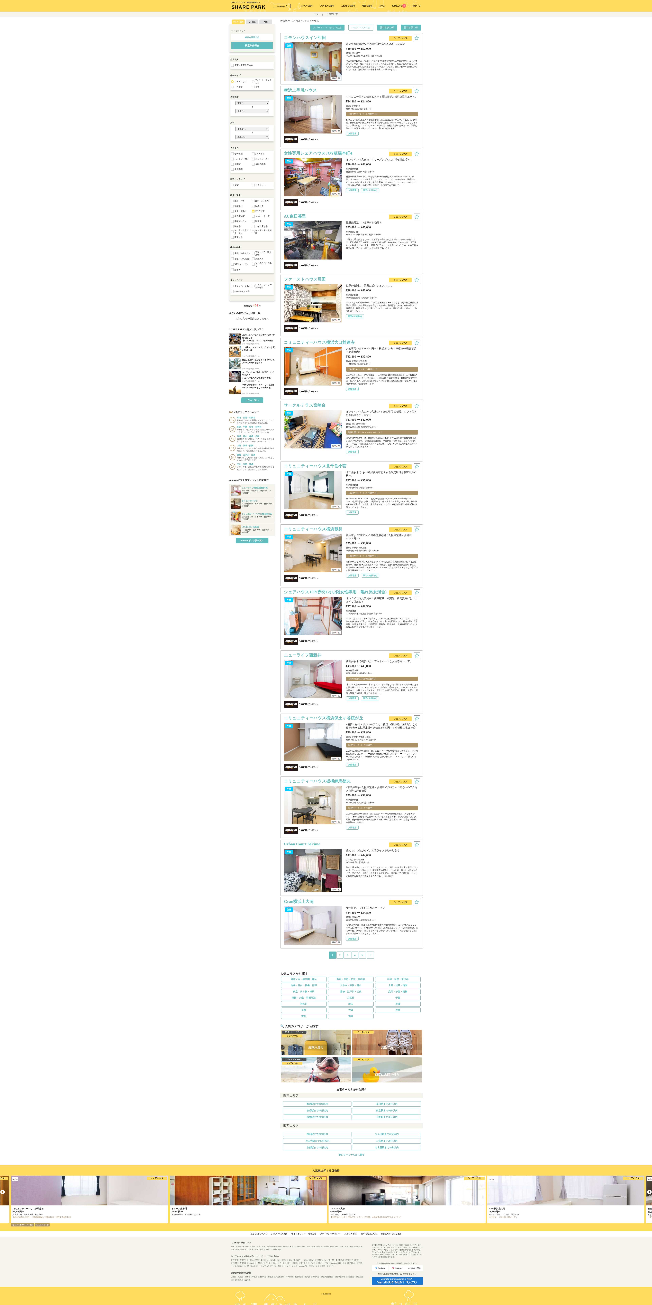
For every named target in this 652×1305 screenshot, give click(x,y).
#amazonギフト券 (42, 1225)
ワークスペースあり (308, 1263)
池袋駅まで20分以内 (317, 1117)
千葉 (397, 997)
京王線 (240, 1277)
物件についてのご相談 (391, 1234)
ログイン (417, 6)
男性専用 (243, 1260)
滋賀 (350, 1016)
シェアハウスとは (279, 1234)
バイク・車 (329, 1260)
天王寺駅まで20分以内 (317, 1141)
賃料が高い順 (411, 27)
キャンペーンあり (290, 1266)
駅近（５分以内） (295, 1260)
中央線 (254, 1277)
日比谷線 (350, 1277)
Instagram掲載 (336, 1263)
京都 (303, 1010)
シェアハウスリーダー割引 (271, 1266)
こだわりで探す (348, 6)
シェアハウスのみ (360, 27)
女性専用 (234, 1260)
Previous (2, 1192)
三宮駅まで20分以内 (386, 1141)
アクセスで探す (327, 6)
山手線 (233, 1277)
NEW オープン (323, 1263)
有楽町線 (246, 1280)
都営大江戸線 (340, 1277)
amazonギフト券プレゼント (309, 1266)
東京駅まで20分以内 (386, 1110)
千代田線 (289, 1277)
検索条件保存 (252, 45)
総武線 (307, 1277)
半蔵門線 (315, 1277)
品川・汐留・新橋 (397, 991)
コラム (382, 6)
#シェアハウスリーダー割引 (22, 1225)
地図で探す (367, 6)
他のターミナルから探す (352, 1155)
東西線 (247, 1277)
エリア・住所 (238, 22)
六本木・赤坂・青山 (350, 985)
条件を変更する (252, 37)
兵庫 (397, 1010)
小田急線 (238, 1280)
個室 (323, 1266)
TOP (316, 14)
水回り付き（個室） (279, 1260)
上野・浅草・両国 (397, 985)
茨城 (397, 1004)
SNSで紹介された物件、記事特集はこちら (397, 1274)
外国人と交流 (254, 1260)
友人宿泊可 (265, 1260)
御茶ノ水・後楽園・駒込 (304, 979)
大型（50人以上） (349, 1263)
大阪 (350, 1010)
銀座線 (270, 1277)
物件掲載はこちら (369, 1234)
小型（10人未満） (252, 1266)
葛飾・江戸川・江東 (350, 991)
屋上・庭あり (309, 1260)
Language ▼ (282, 6)
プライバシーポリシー (330, 1234)
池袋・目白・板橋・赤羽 (304, 985)
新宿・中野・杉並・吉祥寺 (351, 979)
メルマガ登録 (350, 1234)
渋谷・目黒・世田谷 (398, 979)
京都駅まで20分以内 (317, 1147)
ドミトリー (331, 1266)
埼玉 (350, 1004)
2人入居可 (252, 1263)
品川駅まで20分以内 (386, 1104)
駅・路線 (252, 22)
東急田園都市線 (327, 1277)
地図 (266, 22)
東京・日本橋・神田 (303, 991)
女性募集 (234, 1263)
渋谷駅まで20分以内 (317, 1110)
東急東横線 (299, 1277)
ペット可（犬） (271, 1263)
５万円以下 (332, 14)
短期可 (295, 1263)
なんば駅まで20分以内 (387, 1134)
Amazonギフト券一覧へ (252, 540)
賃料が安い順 (387, 27)
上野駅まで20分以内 (386, 1117)
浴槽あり (319, 1260)
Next (649, 1192)
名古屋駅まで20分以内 (387, 1147)
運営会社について (259, 1234)
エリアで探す (307, 6)
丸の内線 (262, 1277)
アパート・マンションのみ (327, 27)
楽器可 (260, 1263)
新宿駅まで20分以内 (317, 1104)
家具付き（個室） (353, 1260)
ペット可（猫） (285, 1263)
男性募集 (243, 1263)
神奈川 (303, 1004)
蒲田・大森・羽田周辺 (304, 997)
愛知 (303, 1016)
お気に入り (398, 6)
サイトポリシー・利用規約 (303, 1234)
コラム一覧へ (252, 400)
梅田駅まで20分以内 (317, 1134)
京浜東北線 (279, 1277)
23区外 (350, 997)
